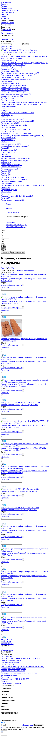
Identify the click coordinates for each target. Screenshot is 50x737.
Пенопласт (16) (7, 154)
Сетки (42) (5, 148)
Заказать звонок (7, 33)
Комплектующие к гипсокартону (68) (16, 133)
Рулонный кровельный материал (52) (15, 79)
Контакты (5, 19)
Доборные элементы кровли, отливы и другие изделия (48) (24, 63)
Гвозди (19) (5, 173)
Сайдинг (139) (6, 81)
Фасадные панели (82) (10, 83)
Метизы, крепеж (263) (9, 169)
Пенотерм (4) (6, 156)
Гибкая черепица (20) (9, 61)
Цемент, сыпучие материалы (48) (14, 125)
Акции (3, 16)
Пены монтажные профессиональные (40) (17, 121)
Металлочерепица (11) (10, 71)
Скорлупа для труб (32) (10, 123)
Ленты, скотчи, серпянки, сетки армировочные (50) (21, 104)
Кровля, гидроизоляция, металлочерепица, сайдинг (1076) (24, 56)
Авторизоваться (7, 23)
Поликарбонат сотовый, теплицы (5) (15, 146)
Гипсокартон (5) (7, 131)
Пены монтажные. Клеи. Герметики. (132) (17, 113)
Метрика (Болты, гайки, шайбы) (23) (15, 179)
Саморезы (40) (6, 183)
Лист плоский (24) (8, 69)
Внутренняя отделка (9, 190)
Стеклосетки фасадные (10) (12, 96)
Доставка (4, 4)
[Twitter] (5, 294)
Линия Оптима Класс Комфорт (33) (15, 88)
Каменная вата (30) (8, 152)
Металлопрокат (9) (8, 138)
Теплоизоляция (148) (9, 150)
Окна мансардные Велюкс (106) (13, 86)
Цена (3, 231)
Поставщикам (6, 8)
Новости (4, 14)
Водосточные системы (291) (12, 58)
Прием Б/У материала (9, 10)
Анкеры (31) (6, 171)
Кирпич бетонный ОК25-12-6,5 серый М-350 (19, 491)
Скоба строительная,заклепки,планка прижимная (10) (22, 186)
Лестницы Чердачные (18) (11, 67)
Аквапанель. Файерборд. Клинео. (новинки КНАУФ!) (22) (24, 102)
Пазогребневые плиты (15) (11, 165)
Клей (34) (4, 117)
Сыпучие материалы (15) (11, 127)
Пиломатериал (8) (8, 140)
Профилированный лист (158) (13, 77)
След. (14, 268)
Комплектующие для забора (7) (13, 65)
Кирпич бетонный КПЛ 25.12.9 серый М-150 (19, 510)
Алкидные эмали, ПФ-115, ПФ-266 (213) (17, 196)
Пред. (3, 268)
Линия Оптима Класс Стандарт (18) (15, 90)
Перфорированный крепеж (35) (13, 181)
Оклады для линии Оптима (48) (13, 92)
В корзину (5, 285)
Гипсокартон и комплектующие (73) (15, 129)
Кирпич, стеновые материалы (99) (14, 161)
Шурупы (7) (5, 188)
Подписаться (27, 725)
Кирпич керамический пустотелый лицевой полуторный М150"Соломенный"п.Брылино (23, 385)
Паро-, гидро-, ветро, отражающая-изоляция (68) (20, 73)
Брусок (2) (5, 142)
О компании (6, 2)
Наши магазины (7, 12)
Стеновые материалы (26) (11, 167)
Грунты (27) (5, 198)
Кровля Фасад (6, 46)
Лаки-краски (6, 192)
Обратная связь (7, 39)
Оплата (4, 6)
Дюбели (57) (6, 175)
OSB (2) (4, 108)
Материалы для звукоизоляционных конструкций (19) (22, 136)
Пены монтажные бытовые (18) (13, 119)
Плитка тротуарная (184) (11, 144)
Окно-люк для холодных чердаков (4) (16, 94)
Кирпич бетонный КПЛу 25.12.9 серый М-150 (19, 405)
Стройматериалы (8, 98)
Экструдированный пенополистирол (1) (17, 158)
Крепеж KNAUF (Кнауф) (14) (12, 177)
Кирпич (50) (6, 163)
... (10, 268)
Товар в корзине (15, 285)
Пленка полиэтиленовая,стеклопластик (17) (18, 75)
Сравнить (5, 287)
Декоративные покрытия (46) (12, 200)
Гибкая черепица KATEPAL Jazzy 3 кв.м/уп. (18, 52)
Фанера (4, 111)
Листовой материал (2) (10, 106)
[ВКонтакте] (2, 294)
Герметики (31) (7, 115)
